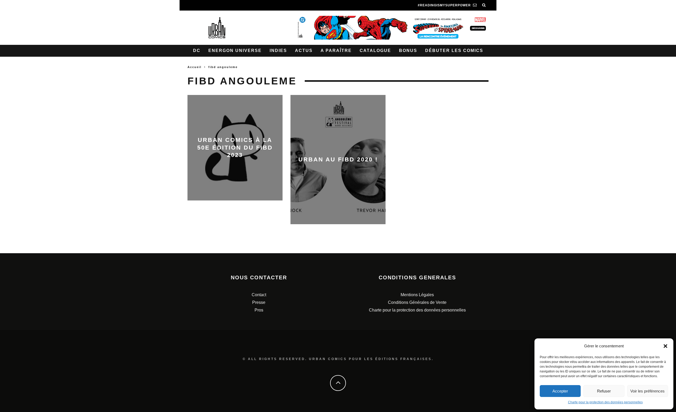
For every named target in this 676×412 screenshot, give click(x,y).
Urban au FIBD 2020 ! (338, 159)
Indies (278, 50)
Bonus (408, 50)
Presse (258, 302)
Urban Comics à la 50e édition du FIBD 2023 (235, 147)
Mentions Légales (417, 295)
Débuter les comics (454, 50)
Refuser (604, 391)
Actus (304, 50)
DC (196, 50)
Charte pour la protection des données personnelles (605, 402)
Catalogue (375, 50)
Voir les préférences (647, 391)
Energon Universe (235, 50)
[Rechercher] (484, 5)
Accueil (194, 67)
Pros (259, 310)
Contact (259, 295)
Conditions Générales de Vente (417, 302)
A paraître (336, 50)
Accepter (560, 391)
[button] (665, 346)
